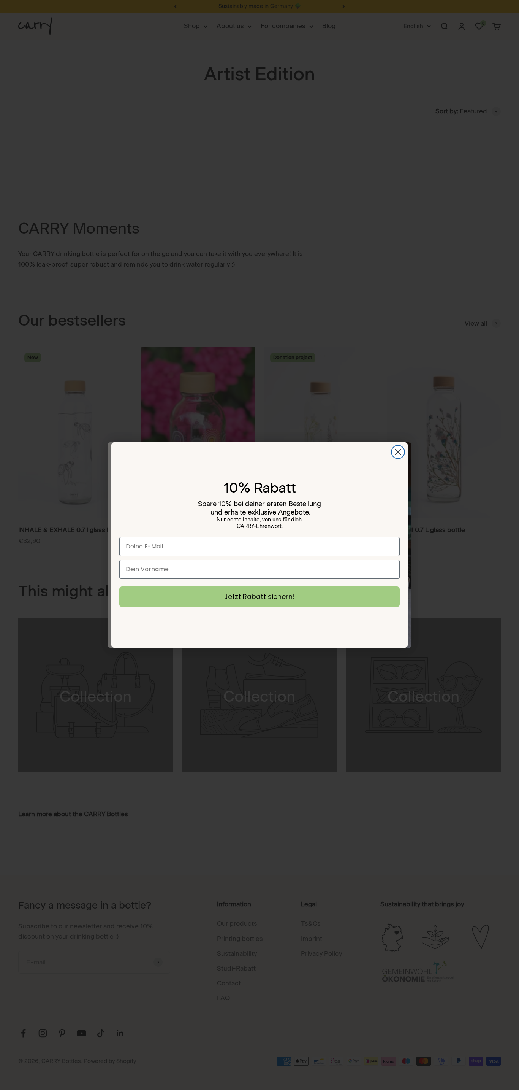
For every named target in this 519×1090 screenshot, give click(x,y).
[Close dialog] (398, 452)
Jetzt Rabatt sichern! (259, 596)
